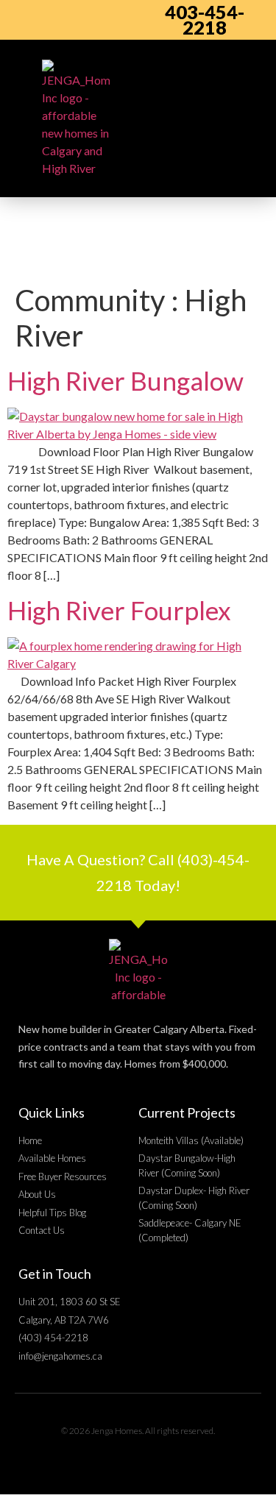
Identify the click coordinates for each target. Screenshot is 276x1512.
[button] (250, 119)
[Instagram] (166, 1459)
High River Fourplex (119, 609)
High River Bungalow (125, 380)
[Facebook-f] (109, 1459)
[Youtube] (138, 1459)
